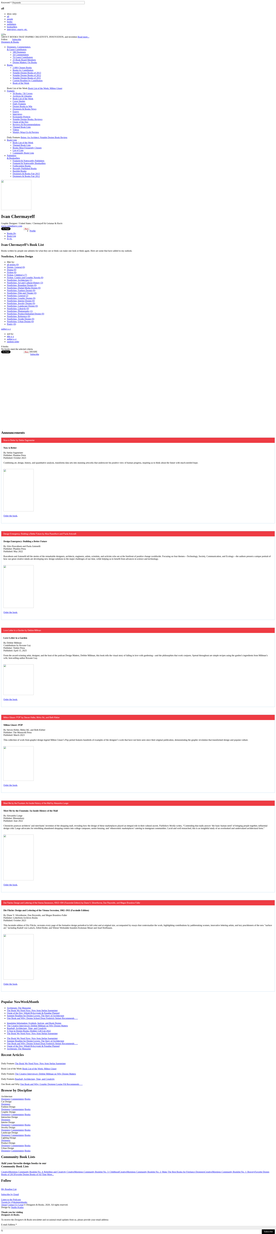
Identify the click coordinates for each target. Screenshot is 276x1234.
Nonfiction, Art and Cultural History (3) (25, 282)
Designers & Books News (24, 109)
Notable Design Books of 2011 (27, 78)
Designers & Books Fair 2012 (26, 176)
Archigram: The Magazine (19, 1008)
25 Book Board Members (24, 60)
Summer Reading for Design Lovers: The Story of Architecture (35, 1015)
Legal (20, 1205)
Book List (11, 236)
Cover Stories (19, 101)
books (9, 21)
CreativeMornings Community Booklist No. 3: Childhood (93, 1172)
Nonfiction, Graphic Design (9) (21, 298)
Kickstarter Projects (21, 117)
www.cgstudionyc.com (11, 226)
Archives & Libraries (22, 96)
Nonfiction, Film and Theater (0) (22, 293)
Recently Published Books (25, 168)
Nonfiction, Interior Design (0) (21, 301)
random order (13, 341)
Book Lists (12, 140)
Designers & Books (10, 42)
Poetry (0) (11, 324)
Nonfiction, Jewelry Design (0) (21, 303)
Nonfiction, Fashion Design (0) (21, 290)
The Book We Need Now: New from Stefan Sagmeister (32, 1010)
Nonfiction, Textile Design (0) (20, 319)
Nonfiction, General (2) (17, 295)
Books (10, 65)
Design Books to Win (22, 106)
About (4, 1205)
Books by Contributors (23, 70)
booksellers (12, 27)
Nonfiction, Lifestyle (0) (18, 308)
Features (11, 91)
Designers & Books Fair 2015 (26, 173)
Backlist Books (19, 171)
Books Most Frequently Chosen (27, 148)
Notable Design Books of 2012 (27, 75)
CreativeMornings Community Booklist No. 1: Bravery (230, 1172)
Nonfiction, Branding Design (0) (22, 285)
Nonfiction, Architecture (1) (19, 280)
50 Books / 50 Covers (22, 93)
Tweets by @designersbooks (14, 1202)
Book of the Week (21, 83)
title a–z (10, 336)
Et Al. (9, 238)
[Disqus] (138, 391)
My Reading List (9, 1189)
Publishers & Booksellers (13, 156)
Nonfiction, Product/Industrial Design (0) (25, 314)
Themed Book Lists (22, 127)
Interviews (17, 114)
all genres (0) (13, 264)
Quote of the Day (20, 122)
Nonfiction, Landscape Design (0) (22, 306)
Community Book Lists (23, 153)
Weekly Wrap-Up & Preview (26, 132)
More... (50, 1174)
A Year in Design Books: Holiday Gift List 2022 (29, 1031)
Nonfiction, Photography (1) (20, 311)
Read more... (83, 37)
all (8, 16)
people (10, 19)
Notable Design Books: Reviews (27, 119)
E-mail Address (9, 1224)
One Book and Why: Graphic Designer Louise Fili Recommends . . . (51, 1084)
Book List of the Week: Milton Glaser (45, 88)
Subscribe (16, 39)
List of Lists (18, 150)
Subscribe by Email (10, 1194)
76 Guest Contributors (23, 57)
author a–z (6, 329)
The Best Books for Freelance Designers (186, 1172)
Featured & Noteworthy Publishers (28, 160)
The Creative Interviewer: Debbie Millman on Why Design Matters (37, 1026)
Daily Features (19, 104)
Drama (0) (11, 270)
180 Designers (19, 52)
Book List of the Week (23, 98)
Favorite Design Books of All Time (31, 1174)
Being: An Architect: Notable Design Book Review (44, 137)
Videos (16, 129)
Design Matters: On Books (25, 62)
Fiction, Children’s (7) (17, 275)
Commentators (17, 1099)
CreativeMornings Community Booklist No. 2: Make (143, 1172)
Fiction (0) (11, 272)
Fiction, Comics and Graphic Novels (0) (25, 277)
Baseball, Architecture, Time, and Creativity (27, 1028)
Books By (11, 233)
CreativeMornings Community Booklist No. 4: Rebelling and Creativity (34, 1172)
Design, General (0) (16, 267)
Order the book (10, 516)
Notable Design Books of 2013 (27, 73)
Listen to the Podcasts (11, 1199)
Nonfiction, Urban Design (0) (20, 321)
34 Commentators (21, 54)
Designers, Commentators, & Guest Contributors (19, 48)
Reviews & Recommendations (26, 124)
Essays (16, 111)
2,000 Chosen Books (22, 67)
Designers (5, 1099)
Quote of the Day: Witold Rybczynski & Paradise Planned (33, 1013)
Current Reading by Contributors (28, 80)
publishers (11, 24)
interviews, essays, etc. (17, 29)
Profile (33, 231)
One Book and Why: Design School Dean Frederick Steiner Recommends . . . (42, 1018)
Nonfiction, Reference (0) (18, 316)
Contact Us (12, 1205)
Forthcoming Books (22, 166)
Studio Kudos (17, 1207)
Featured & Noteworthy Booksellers (29, 163)
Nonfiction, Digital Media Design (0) (24, 288)
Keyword (6, 2)
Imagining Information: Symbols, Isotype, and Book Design (34, 1023)
